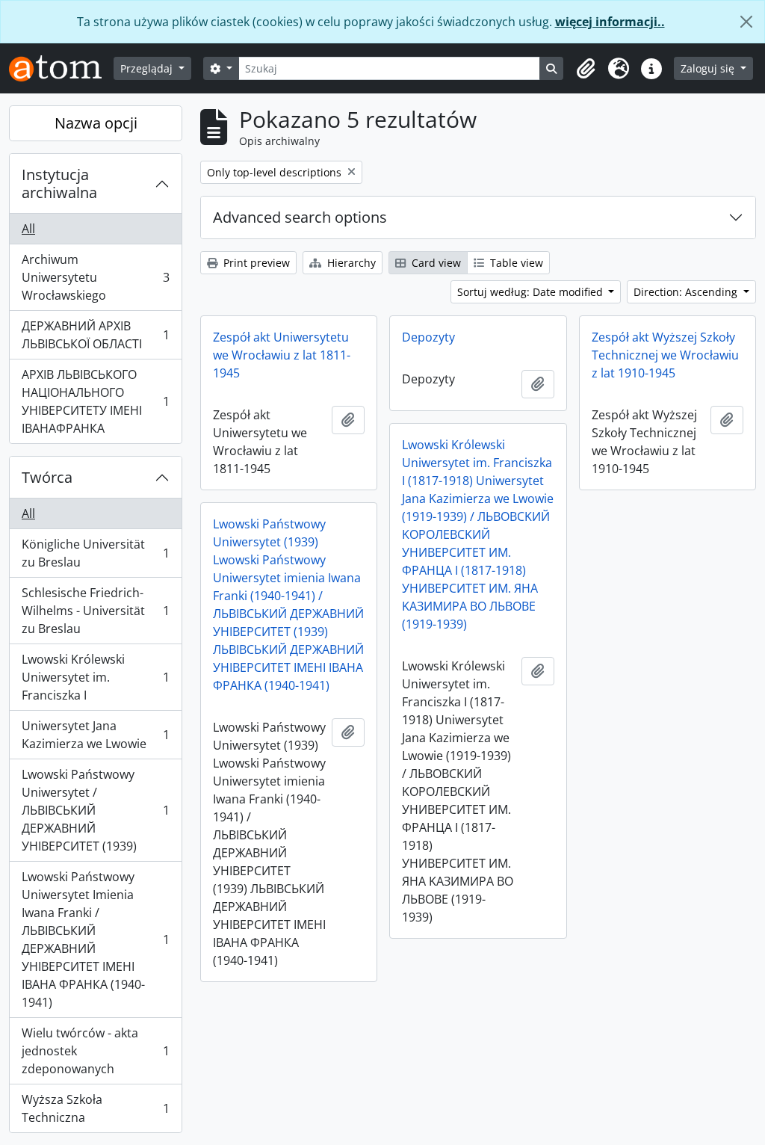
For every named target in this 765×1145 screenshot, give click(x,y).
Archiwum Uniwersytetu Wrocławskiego (95, 277)
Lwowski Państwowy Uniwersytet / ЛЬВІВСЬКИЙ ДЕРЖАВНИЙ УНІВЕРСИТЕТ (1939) (95, 810)
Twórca (47, 477)
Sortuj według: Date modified (531, 292)
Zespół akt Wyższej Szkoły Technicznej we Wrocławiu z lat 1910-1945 (665, 355)
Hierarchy (350, 263)
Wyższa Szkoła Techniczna (95, 1108)
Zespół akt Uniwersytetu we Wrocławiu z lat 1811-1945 (281, 355)
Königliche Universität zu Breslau (95, 553)
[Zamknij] (746, 22)
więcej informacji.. (610, 21)
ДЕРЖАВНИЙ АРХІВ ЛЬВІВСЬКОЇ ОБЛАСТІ (95, 335)
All (28, 228)
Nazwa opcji (96, 123)
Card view (435, 263)
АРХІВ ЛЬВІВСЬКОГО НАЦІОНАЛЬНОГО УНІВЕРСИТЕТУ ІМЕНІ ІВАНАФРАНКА (95, 401)
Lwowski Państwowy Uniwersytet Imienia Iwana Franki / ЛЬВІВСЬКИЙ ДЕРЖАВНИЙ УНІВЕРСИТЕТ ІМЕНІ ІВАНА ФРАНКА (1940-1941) (95, 939)
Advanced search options (300, 217)
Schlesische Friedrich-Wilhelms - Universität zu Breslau (95, 610)
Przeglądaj (148, 68)
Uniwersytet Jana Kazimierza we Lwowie (95, 734)
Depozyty (428, 337)
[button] (585, 68)
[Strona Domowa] (61, 68)
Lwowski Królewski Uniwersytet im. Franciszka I (95, 677)
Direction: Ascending (687, 292)
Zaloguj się (709, 68)
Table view (515, 263)
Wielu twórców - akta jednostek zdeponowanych (95, 1051)
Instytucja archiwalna (59, 183)
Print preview (255, 263)
